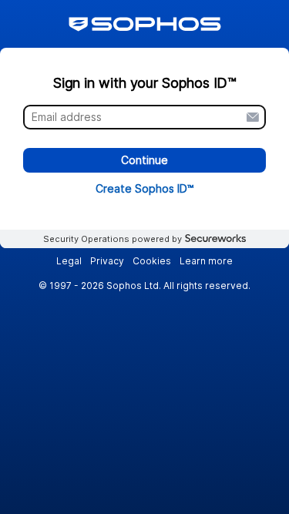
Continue (144, 160)
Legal (69, 261)
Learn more (206, 261)
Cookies (152, 261)
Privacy (107, 261)
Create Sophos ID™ (145, 188)
